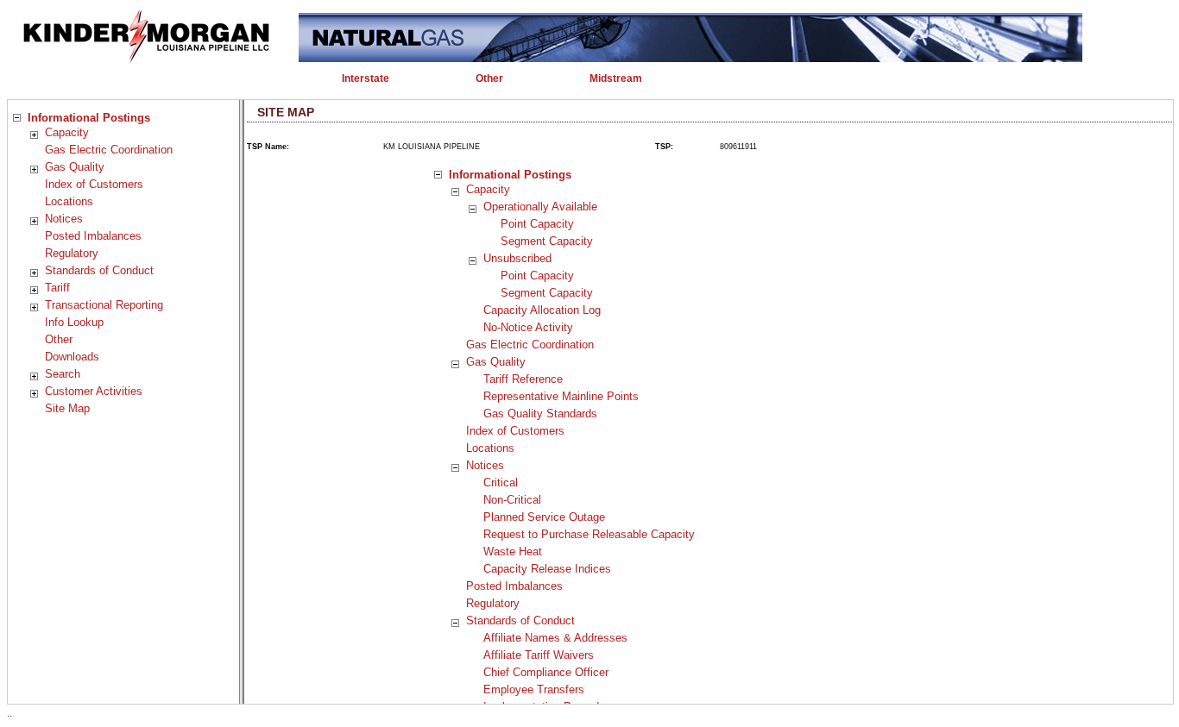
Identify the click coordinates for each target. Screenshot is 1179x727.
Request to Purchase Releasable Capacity (589, 534)
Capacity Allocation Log (542, 310)
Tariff (57, 287)
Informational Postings (89, 117)
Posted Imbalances (93, 235)
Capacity (67, 132)
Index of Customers (94, 184)
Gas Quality (74, 166)
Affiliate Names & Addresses (555, 637)
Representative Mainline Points (561, 396)
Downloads (72, 356)
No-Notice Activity (528, 327)
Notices (64, 218)
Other (59, 339)
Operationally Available (540, 206)
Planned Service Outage (544, 517)
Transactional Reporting (104, 304)
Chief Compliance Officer (545, 672)
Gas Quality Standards (540, 413)
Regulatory (71, 253)
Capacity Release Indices (547, 568)
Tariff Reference (523, 379)
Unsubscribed (517, 258)
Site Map (67, 408)
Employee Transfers (533, 689)
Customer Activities (93, 391)
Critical (500, 482)
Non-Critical (512, 499)
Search (62, 373)
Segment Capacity (547, 241)
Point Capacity (537, 223)
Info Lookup (74, 322)
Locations (69, 201)
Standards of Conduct (99, 270)
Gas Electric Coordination (109, 149)
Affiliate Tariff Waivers (538, 655)
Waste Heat (512, 551)
